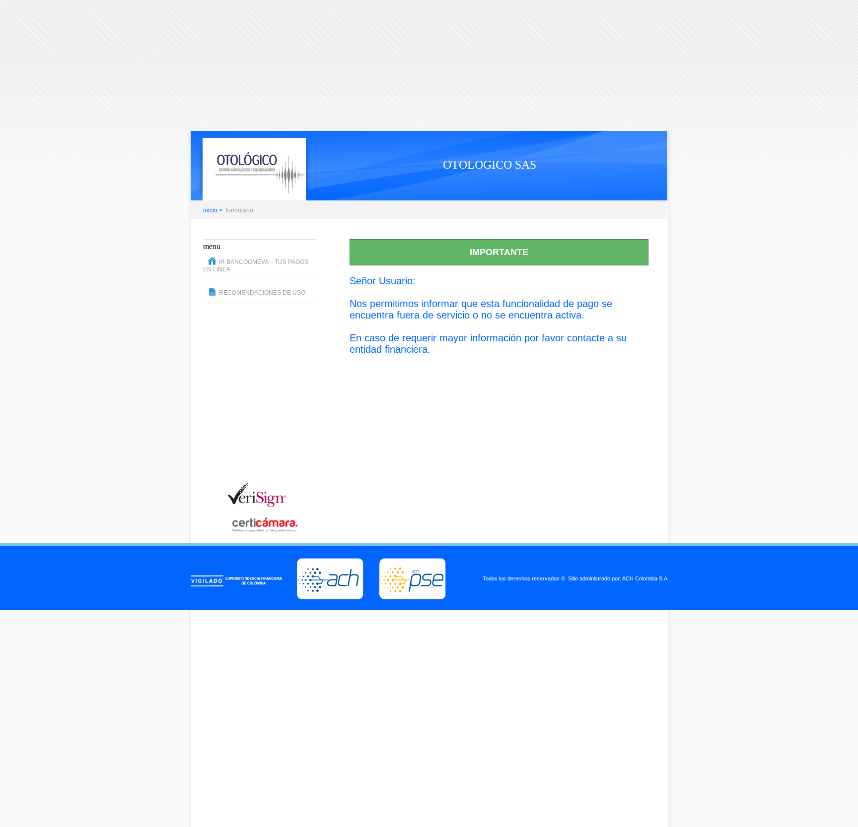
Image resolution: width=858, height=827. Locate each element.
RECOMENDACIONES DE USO (262, 292)
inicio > (212, 210)
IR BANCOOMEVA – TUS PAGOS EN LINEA (255, 265)
